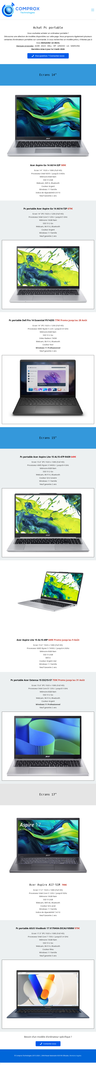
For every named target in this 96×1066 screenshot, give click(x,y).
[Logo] (20, 9)
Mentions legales (75, 1056)
